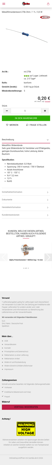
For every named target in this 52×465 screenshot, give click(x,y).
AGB (6, 341)
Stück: (4, 106)
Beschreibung (8, 139)
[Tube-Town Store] (26, 4)
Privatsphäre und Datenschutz (16, 351)
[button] (7, 111)
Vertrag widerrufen (26, 407)
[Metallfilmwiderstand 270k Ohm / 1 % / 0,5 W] (26, 35)
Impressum (8, 369)
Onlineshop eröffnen (17, 458)
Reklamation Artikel (12, 359)
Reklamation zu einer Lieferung (16, 355)
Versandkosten (10, 344)
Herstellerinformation (11, 207)
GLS (3, 321)
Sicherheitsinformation (12, 192)
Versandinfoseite (25, 312)
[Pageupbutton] (45, 461)
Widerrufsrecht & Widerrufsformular (18, 366)
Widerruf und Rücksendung (15, 362)
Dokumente (7, 199)
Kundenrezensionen (10, 215)
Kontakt (7, 348)
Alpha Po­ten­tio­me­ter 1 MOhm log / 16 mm (26, 260)
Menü (4, 4)
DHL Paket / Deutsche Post (12, 323)
